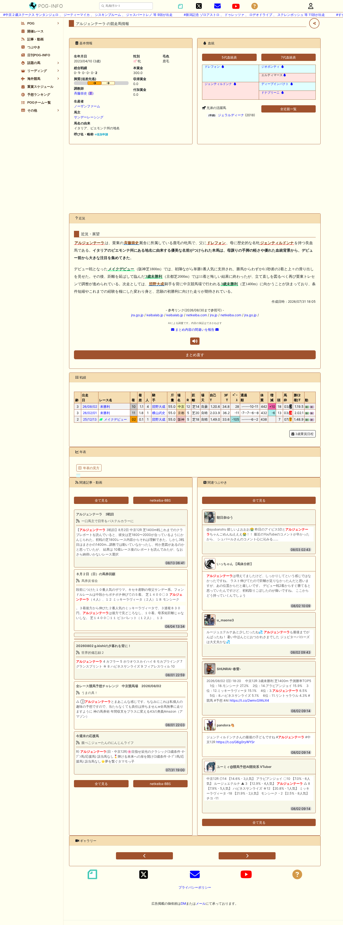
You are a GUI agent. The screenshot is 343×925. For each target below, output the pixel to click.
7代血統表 (288, 57)
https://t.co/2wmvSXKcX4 (249, 700)
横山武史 (158, 413)
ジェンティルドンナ (218, 84)
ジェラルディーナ (231, 115)
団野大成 (158, 406)
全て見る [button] (101, 500)
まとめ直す (195, 354)
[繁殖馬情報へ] (222, 66)
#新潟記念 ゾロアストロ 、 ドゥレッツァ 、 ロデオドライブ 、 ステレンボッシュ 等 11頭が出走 (245, 15)
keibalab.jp (155, 315)
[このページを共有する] (314, 23)
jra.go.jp (137, 315)
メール (201, 903)
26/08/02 (90, 406)
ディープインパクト (275, 84)
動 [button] (306, 400)
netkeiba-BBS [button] (160, 500)
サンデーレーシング (88, 117)
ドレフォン (212, 66)
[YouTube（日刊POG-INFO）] (236, 6)
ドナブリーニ (270, 92)
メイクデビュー (115, 419)
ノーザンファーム (87, 106)
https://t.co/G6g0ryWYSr (235, 742)
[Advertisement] (195, 178)
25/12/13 (90, 419)
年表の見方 (91, 468)
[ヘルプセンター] (254, 6)
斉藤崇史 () (84, 93)
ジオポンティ (270, 66)
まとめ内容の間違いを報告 (194, 329)
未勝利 (104, 406)
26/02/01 (90, 413)
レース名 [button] (105, 400)
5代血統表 (229, 57)
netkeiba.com (196, 315)
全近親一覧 (288, 109)
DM (183, 903)
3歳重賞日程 (304, 434)
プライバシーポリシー (194, 887)
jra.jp (213, 315)
